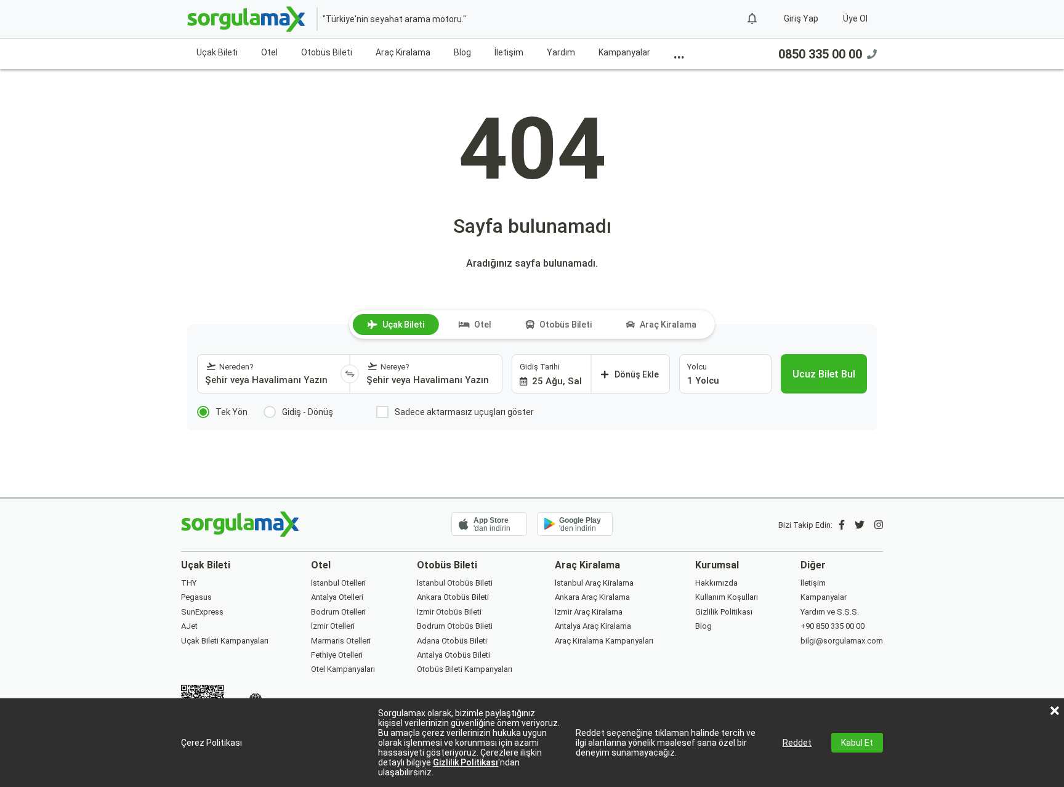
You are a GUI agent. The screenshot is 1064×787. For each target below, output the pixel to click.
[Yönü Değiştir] (350, 374)
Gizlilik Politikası (465, 762)
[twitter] (859, 525)
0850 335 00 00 (820, 54)
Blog (462, 52)
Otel (269, 52)
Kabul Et (857, 743)
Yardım (561, 52)
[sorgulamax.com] (247, 19)
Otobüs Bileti (326, 52)
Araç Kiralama (403, 52)
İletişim (508, 52)
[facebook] (842, 525)
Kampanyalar (624, 52)
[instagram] (878, 525)
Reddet (797, 743)
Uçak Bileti (217, 52)
